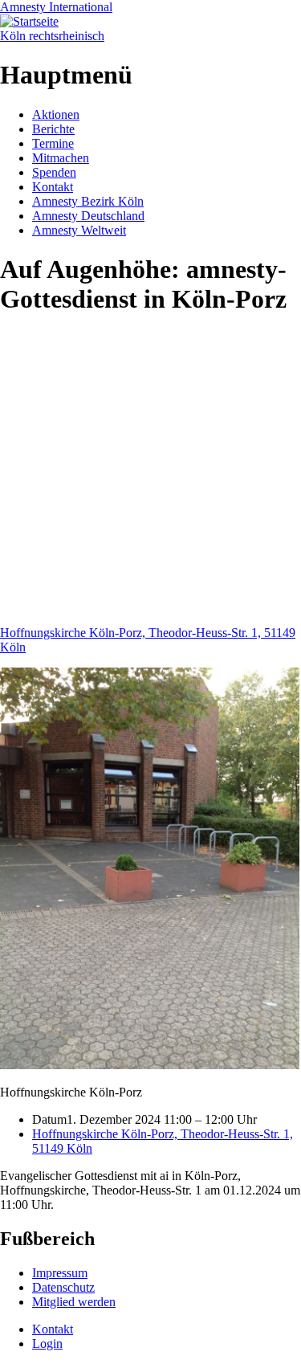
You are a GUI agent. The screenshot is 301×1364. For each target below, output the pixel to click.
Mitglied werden (74, 1302)
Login (47, 1343)
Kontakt (52, 187)
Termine (53, 143)
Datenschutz (63, 1287)
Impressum (59, 1273)
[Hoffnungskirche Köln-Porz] (149, 1065)
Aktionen (55, 114)
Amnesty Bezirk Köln (88, 201)
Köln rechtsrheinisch (52, 36)
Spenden (54, 172)
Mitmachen (60, 158)
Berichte (53, 129)
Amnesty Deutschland (88, 216)
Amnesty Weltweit (79, 230)
